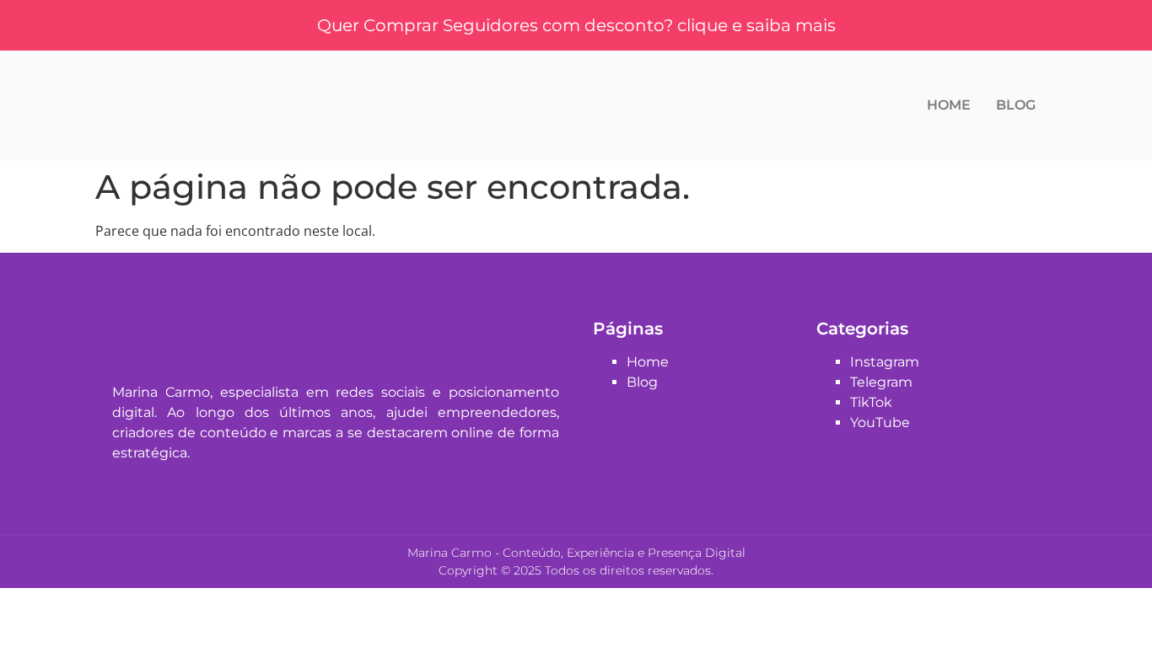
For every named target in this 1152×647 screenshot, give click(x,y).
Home (949, 105)
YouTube (880, 422)
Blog (1016, 105)
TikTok (871, 402)
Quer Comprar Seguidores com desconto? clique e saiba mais (576, 25)
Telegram (881, 382)
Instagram (884, 362)
